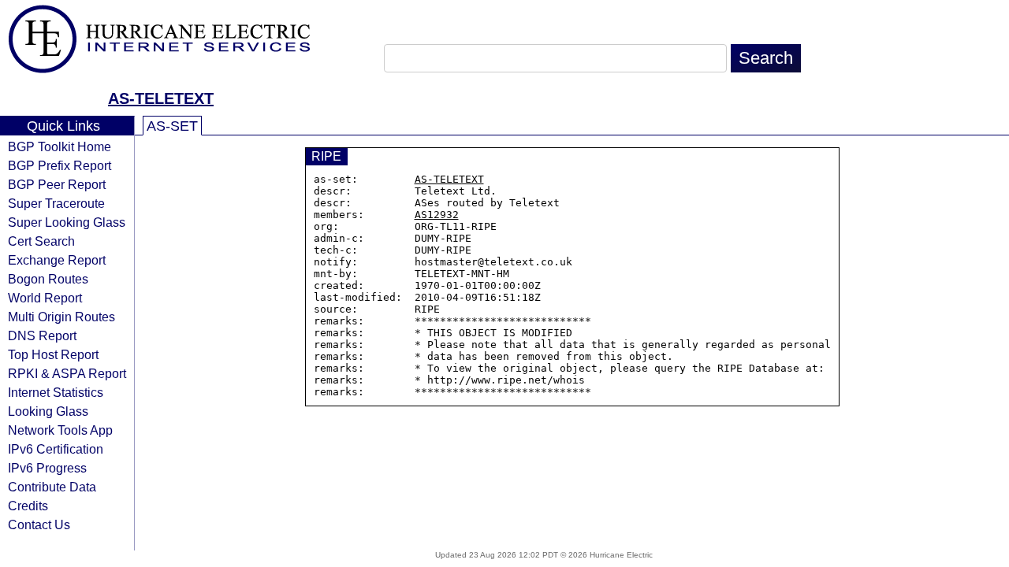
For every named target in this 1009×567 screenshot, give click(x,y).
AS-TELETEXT (161, 98)
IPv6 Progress (47, 468)
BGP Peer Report (57, 184)
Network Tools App (60, 430)
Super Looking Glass (66, 222)
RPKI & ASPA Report (67, 373)
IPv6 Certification (55, 449)
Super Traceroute (56, 203)
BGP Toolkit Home (59, 146)
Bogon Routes (48, 279)
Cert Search (41, 241)
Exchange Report (57, 260)
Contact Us (39, 524)
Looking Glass (48, 411)
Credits (28, 505)
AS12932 (437, 214)
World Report (45, 298)
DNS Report (42, 335)
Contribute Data (52, 487)
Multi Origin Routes (61, 316)
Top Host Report (53, 354)
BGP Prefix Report (59, 165)
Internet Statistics (55, 392)
